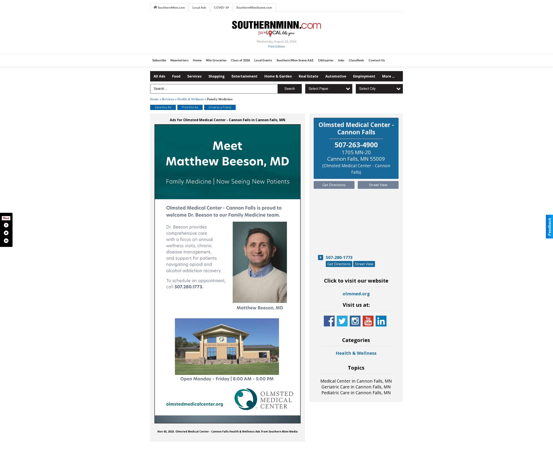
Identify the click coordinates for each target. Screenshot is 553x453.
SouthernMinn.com (171, 7)
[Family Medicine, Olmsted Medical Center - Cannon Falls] (227, 273)
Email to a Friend (220, 107)
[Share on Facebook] (6, 225)
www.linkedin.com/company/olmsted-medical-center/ (381, 321)
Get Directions (334, 185)
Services (194, 76)
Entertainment (244, 76)
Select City (367, 89)
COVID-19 (221, 7)
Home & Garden (278, 76)
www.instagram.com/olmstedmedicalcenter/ (355, 321)
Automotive (335, 76)
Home (154, 99)
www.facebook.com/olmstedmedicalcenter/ (329, 321)
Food (176, 76)
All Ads (159, 76)
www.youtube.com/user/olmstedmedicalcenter (368, 321)
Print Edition (276, 46)
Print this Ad (190, 107)
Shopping (216, 76)
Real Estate (308, 76)
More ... (388, 76)
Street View (378, 185)
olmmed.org (356, 293)
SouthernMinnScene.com (254, 7)
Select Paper (318, 89)
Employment (364, 76)
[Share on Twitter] (6, 233)
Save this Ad (163, 107)
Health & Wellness (190, 99)
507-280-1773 (339, 257)
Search (289, 89)
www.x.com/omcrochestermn (342, 321)
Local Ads (199, 7)
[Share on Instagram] (6, 241)
